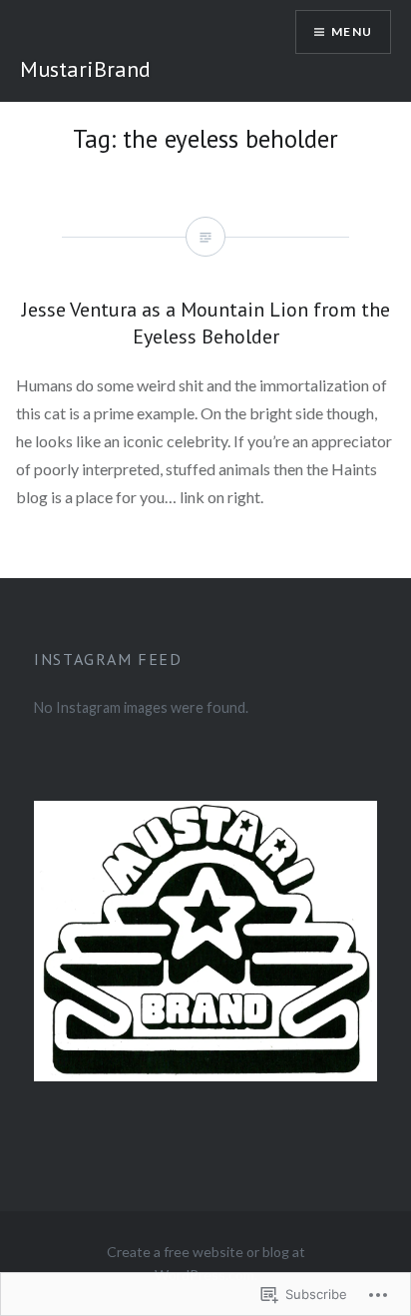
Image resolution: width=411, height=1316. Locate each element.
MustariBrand (85, 69)
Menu (351, 31)
